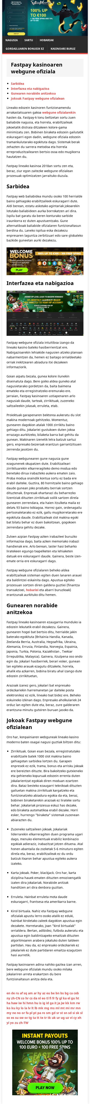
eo (44, 998)
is (40, 1003)
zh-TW (23, 1023)
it (55, 1003)
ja (59, 1003)
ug (63, 1018)
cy (75, 1018)
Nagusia (11, 40)
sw (21, 1018)
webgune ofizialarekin (59, 112)
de (13, 993)
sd (70, 1013)
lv (29, 1008)
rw (78, 1003)
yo (12, 1023)
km (73, 1003)
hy (40, 993)
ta (35, 1018)
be (53, 993)
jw (63, 1003)
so (9, 1018)
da (35, 998)
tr (46, 1018)
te (42, 1018)
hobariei (32, 590)
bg (67, 993)
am (31, 993)
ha (9, 1003)
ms (52, 1008)
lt (33, 1008)
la (26, 1008)
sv (26, 1018)
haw (14, 1003)
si (74, 1013)
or (24, 1013)
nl (40, 998)
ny (9, 998)
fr (53, 998)
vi (71, 1018)
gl (61, 998)
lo (22, 1008)
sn (66, 1013)
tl (47, 998)
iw (20, 1003)
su (17, 1018)
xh (79, 1018)
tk (50, 1018)
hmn (30, 1003)
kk (67, 1003)
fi (50, 998)
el (69, 998)
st (62, 1013)
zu (17, 1023)
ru (18, 993)
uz (68, 1018)
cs (31, 998)
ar (36, 993)
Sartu (28, 40)
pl (31, 1013)
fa (27, 1013)
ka (65, 998)
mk (41, 1008)
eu (48, 993)
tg (31, 1018)
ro (44, 1013)
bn (57, 993)
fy (57, 998)
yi (8, 1023)
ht (77, 998)
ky (18, 1008)
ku (13, 1008)
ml (57, 1008)
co (23, 998)
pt (35, 1013)
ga (52, 1003)
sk (78, 1013)
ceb (76, 993)
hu (36, 1003)
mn (78, 1008)
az (44, 993)
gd (54, 1013)
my (9, 1013)
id (48, 1003)
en (9, 993)
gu (73, 998)
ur (59, 1018)
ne (14, 1013)
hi (24, 1003)
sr (58, 1013)
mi (68, 1008)
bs (62, 993)
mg (47, 1008)
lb (36, 1008)
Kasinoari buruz (63, 49)
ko (9, 1008)
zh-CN (16, 998)
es (13, 1018)
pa (39, 1013)
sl (81, 1013)
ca (71, 993)
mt (63, 1008)
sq (26, 993)
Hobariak (47, 40)
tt (38, 1018)
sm (49, 1013)
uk (54, 1018)
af (22, 993)
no (19, 1013)
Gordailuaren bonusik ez (25, 49)
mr (73, 1008)
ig (44, 1003)
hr (27, 998)
